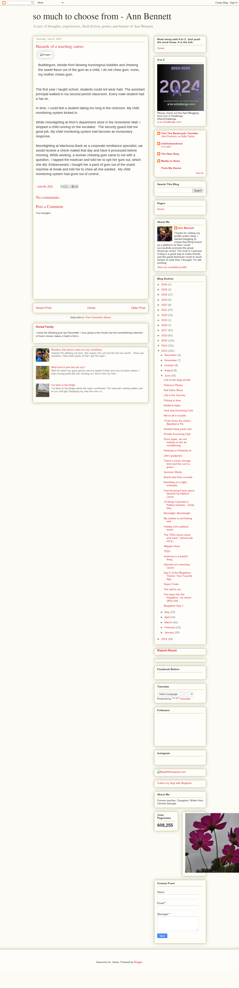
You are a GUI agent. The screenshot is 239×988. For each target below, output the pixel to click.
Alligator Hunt (172, 546)
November (171, 360)
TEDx (167, 551)
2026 (164, 284)
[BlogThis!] (66, 186)
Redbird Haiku (172, 405)
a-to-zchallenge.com (169, 121)
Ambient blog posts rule (178, 428)
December (171, 355)
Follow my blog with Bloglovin (174, 783)
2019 (164, 320)
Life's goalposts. (173, 455)
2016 (164, 335)
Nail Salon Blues (173, 390)
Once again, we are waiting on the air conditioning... (175, 442)
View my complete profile (172, 267)
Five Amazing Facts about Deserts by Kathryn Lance (179, 493)
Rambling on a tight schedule (175, 484)
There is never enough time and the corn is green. (177, 464)
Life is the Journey (174, 395)
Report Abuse (167, 650)
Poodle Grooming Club (177, 433)
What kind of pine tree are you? (68, 367)
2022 (164, 304)
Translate (184, 698)
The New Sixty (170, 153)
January (169, 632)
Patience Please (173, 385)
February (170, 627)
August (168, 370)
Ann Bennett (186, 227)
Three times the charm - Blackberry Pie (178, 422)
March (168, 622)
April (167, 617)
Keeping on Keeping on (177, 450)
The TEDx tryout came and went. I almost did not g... (178, 538)
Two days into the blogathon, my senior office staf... (177, 597)
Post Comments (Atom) (98, 317)
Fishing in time (172, 400)
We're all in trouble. (175, 415)
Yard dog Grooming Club (178, 410)
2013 (164, 350)
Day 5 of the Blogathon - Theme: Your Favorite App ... (178, 576)
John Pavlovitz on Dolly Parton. (178, 136)
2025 (164, 289)
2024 (164, 294)
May (167, 612)
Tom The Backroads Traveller (179, 133)
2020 (164, 315)
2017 (164, 330)
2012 (164, 638)
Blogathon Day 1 (173, 605)
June (167, 375)
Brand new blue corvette (178, 477)
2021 (164, 309)
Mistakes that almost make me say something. (76, 349)
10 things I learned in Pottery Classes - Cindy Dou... (179, 505)
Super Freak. (171, 584)
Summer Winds (173, 472)
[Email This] (62, 186)
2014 (164, 345)
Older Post (138, 307)
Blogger (138, 962)
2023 (164, 299)
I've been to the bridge (63, 385)
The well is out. (172, 589)
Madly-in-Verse (170, 160)
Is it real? (166, 146)
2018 (164, 325)
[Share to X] (69, 186)
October (169, 365)
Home (91, 307)
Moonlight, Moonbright (177, 513)
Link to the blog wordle (177, 379)
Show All (199, 173)
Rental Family (45, 326)
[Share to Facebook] (73, 186)
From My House (171, 168)
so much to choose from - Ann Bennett (102, 16)
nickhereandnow (171, 143)
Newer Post (43, 307)
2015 (164, 340)
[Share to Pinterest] (76, 186)
